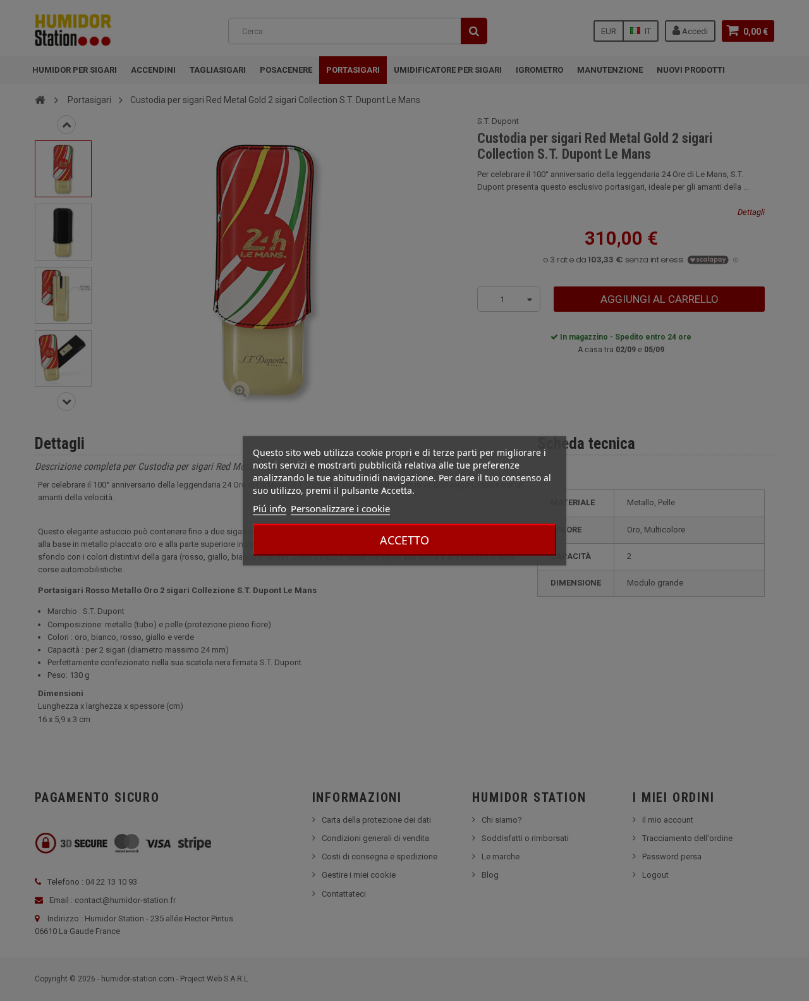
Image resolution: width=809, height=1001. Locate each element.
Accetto (404, 539)
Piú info (269, 507)
